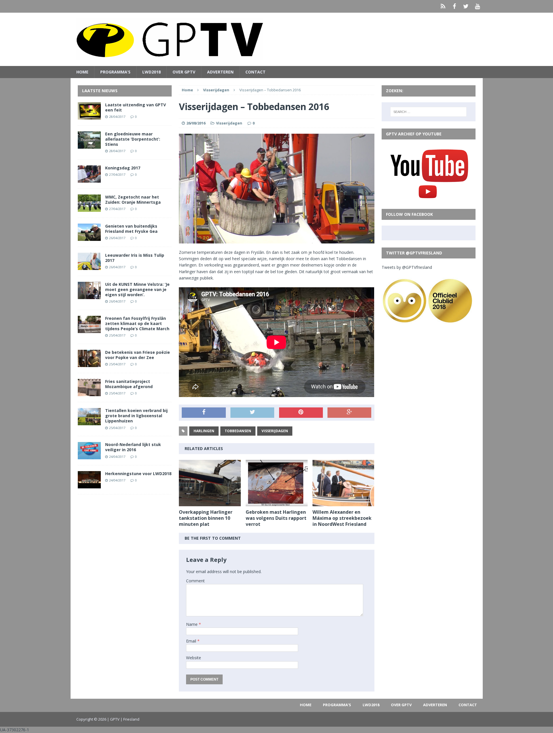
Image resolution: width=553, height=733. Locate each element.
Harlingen (204, 430)
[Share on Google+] (349, 412)
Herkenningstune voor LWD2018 (138, 473)
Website (193, 657)
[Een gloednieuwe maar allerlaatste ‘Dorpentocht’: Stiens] (89, 145)
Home (82, 72)
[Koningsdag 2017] (89, 179)
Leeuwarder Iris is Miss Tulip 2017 (134, 257)
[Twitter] (466, 6)
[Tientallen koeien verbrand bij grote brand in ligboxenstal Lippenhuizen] (89, 422)
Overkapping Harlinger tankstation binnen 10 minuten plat (205, 518)
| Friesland (129, 719)
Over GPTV (184, 72)
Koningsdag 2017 (122, 168)
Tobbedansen (238, 430)
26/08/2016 (195, 123)
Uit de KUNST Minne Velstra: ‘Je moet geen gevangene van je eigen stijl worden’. (137, 289)
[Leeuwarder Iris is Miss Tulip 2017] (89, 266)
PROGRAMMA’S (115, 72)
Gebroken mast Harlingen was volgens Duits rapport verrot (276, 518)
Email (191, 641)
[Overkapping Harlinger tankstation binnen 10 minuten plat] (210, 503)
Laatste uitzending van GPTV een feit (135, 107)
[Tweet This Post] (252, 412)
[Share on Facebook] (204, 412)
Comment (195, 580)
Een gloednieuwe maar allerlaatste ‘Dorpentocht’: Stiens (132, 139)
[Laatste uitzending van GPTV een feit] (89, 116)
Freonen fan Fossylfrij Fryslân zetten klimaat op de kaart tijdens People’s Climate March (137, 323)
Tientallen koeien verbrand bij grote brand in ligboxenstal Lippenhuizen (136, 416)
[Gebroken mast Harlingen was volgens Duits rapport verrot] (277, 503)
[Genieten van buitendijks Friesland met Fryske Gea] (89, 237)
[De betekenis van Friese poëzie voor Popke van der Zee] (89, 363)
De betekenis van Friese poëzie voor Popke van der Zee (137, 355)
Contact (255, 72)
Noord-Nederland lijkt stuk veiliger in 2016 (133, 447)
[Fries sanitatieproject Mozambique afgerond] (89, 393)
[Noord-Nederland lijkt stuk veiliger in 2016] (89, 456)
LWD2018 (151, 72)
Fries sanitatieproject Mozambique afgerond (129, 384)
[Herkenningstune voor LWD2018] (89, 485)
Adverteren (220, 72)
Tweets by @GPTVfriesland (407, 267)
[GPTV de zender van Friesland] (277, 39)
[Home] (443, 6)
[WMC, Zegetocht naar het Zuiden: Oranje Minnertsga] (89, 208)
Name (192, 624)
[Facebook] (454, 6)
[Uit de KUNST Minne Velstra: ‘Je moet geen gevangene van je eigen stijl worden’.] (89, 295)
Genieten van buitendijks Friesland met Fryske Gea (131, 228)
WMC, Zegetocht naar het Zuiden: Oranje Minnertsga (133, 199)
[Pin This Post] (301, 412)
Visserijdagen (229, 123)
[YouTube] (477, 6)
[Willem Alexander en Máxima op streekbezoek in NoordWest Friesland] (343, 503)
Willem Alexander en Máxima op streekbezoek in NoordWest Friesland (342, 518)
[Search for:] (428, 112)
